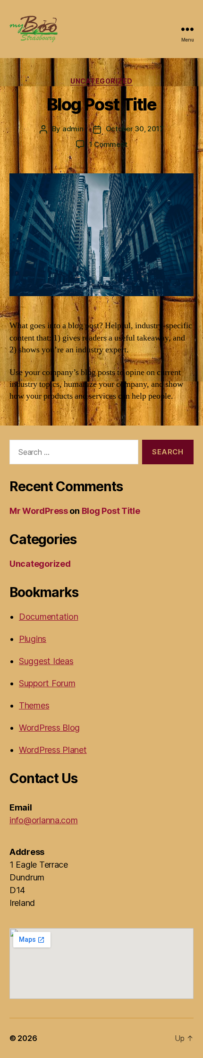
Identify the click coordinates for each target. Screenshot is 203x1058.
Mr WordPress (38, 511)
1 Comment (108, 144)
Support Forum (47, 683)
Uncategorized (101, 81)
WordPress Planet (53, 750)
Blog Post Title (102, 104)
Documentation (48, 617)
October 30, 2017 (135, 128)
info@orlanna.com (43, 820)
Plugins (32, 639)
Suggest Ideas (46, 661)
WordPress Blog (49, 728)
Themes (34, 705)
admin (73, 128)
